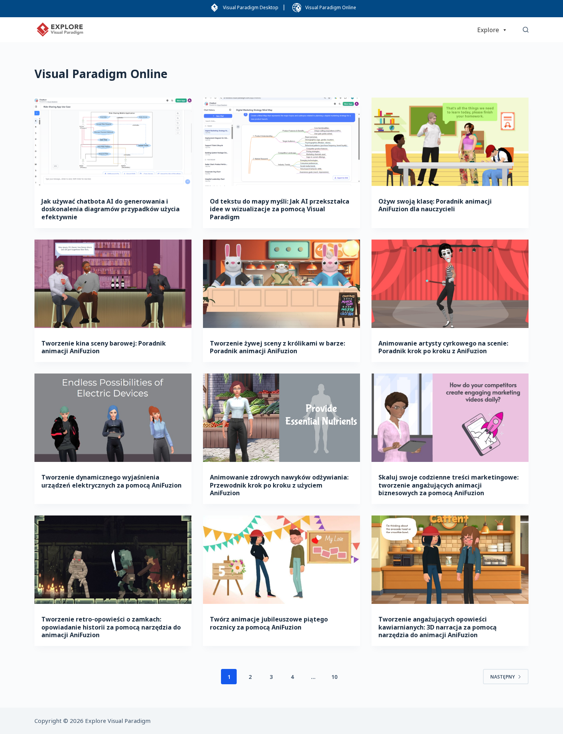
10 (334, 676)
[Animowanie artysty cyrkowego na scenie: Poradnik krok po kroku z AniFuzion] (450, 284)
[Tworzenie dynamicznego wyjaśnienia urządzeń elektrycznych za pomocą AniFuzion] (112, 418)
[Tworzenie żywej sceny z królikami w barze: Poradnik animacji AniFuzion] (281, 284)
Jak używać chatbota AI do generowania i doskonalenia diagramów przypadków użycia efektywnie (110, 209)
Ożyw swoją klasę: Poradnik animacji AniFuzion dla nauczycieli (435, 205)
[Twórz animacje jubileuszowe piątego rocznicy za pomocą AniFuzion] (281, 559)
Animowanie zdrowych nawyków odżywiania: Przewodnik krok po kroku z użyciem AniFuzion (279, 485)
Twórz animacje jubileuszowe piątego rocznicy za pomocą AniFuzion (269, 623)
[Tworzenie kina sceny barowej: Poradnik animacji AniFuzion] (112, 284)
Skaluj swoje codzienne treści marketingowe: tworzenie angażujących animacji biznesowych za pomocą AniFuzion (448, 485)
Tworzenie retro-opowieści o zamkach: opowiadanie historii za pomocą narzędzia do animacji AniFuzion (111, 627)
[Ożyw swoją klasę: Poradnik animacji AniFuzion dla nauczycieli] (450, 142)
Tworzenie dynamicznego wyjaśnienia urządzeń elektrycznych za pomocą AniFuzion (111, 481)
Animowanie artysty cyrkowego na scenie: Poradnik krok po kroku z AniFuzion (443, 347)
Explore (488, 30)
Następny (502, 677)
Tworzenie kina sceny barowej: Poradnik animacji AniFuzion (103, 347)
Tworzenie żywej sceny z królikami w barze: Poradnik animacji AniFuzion (277, 347)
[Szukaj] (526, 30)
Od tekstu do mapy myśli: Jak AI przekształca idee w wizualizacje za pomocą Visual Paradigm (279, 209)
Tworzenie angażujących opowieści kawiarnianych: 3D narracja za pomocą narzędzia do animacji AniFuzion (437, 627)
